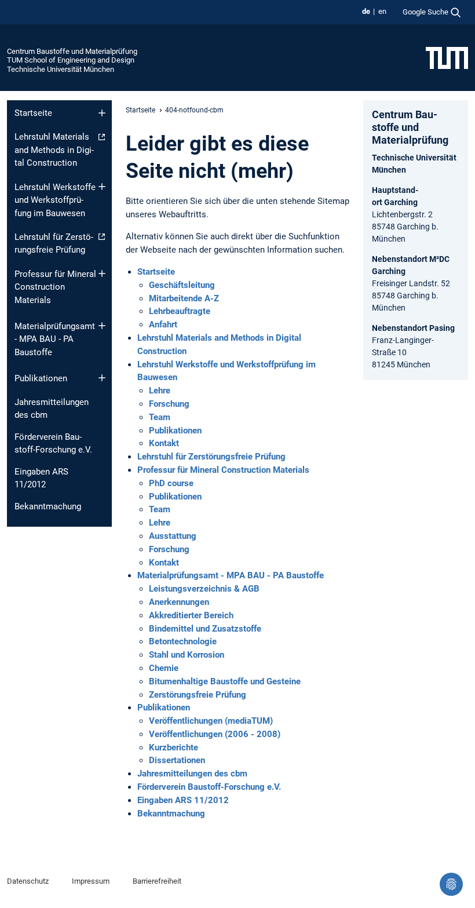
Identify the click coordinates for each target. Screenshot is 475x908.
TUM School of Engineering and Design (70, 60)
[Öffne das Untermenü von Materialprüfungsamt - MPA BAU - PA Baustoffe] (102, 326)
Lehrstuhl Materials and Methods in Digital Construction (54, 150)
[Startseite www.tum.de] (447, 57)
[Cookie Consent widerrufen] (451, 884)
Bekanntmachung (47, 506)
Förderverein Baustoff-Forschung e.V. (53, 443)
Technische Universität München (60, 69)
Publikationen (40, 378)
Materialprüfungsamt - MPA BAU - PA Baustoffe (54, 339)
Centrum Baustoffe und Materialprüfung (72, 51)
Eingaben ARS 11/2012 (41, 478)
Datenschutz (28, 881)
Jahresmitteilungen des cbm (51, 409)
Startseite (33, 113)
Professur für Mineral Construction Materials (55, 287)
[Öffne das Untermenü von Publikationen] (102, 378)
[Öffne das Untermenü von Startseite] (102, 113)
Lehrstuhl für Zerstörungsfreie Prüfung (53, 244)
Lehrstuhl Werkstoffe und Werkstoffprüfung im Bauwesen (55, 200)
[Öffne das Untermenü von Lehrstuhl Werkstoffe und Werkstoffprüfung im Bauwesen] (102, 187)
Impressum (90, 881)
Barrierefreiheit (157, 881)
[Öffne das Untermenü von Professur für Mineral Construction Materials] (102, 273)
